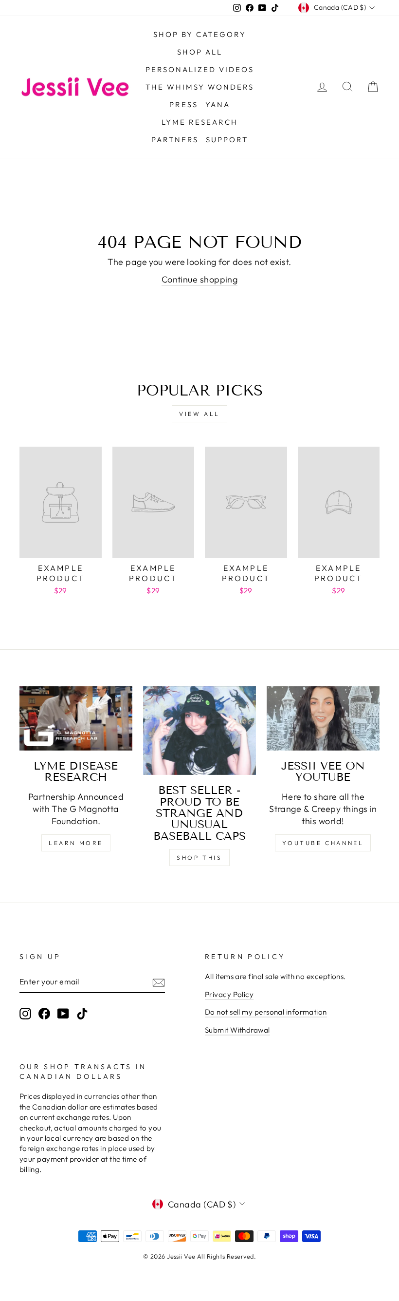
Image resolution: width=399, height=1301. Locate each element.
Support (227, 139)
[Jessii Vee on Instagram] (25, 1013)
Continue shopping (200, 279)
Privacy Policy (229, 994)
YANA (217, 104)
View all (199, 413)
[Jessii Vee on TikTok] (82, 1013)
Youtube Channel (322, 843)
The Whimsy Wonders (199, 87)
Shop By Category (199, 34)
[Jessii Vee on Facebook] (44, 1013)
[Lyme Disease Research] (75, 718)
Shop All (199, 52)
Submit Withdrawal (237, 1030)
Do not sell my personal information (266, 1012)
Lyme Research (200, 122)
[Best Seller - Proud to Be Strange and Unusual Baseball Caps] (199, 730)
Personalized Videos (199, 69)
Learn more (76, 843)
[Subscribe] (158, 982)
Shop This (199, 857)
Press (183, 104)
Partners (175, 139)
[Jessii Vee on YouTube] (323, 718)
